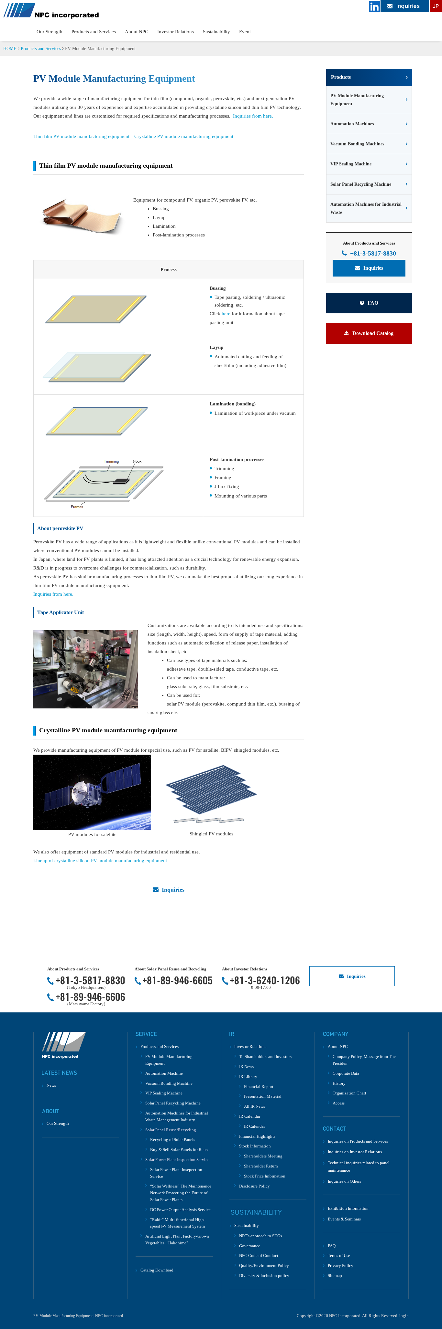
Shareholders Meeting (263, 1156)
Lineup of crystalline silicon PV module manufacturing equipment (100, 860)
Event (245, 31)
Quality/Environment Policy (264, 1265)
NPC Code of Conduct (258, 1255)
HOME (10, 48)
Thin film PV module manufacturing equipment (81, 136)
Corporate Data (346, 1073)
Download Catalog (372, 333)
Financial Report (258, 1086)
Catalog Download (156, 1270)
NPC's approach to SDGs (260, 1235)
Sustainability (216, 31)
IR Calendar (254, 1126)
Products (341, 77)
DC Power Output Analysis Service (180, 1209)
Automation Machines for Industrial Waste (366, 208)
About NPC (136, 31)
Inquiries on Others (344, 1181)
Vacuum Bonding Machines (357, 143)
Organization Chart (349, 1093)
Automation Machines (352, 123)
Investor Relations (175, 31)
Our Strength (49, 31)
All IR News (254, 1106)
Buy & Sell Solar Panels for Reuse (179, 1149)
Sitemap (335, 1275)
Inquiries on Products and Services (358, 1141)
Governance (249, 1245)
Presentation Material (263, 1096)
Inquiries (173, 889)
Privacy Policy (340, 1265)
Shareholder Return (261, 1166)
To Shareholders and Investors (265, 1056)
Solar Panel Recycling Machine (360, 184)
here (226, 313)
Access (339, 1103)
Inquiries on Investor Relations (355, 1151)
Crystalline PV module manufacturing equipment (183, 136)
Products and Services (94, 31)
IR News (246, 1066)
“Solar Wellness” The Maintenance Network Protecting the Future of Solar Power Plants (180, 1193)
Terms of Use (339, 1255)
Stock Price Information (264, 1176)
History (339, 1083)
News (51, 1085)
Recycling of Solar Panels (172, 1139)
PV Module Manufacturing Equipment (357, 99)
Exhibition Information (348, 1208)
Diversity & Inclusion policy (264, 1275)
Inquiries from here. (253, 116)
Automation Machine (164, 1073)
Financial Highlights (257, 1136)
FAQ (373, 303)
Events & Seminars (344, 1219)
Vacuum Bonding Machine (169, 1083)
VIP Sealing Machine (350, 164)
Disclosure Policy (254, 1186)
